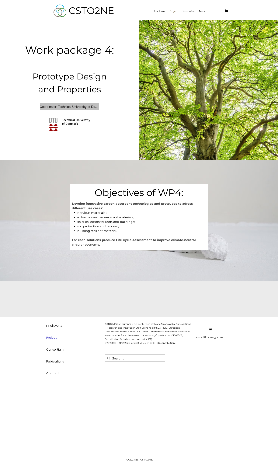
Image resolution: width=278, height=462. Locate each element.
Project (51, 337)
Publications (55, 361)
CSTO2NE (91, 10)
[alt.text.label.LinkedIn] (226, 11)
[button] (188, 11)
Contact (52, 373)
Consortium (55, 349)
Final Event (54, 326)
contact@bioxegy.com (209, 337)
